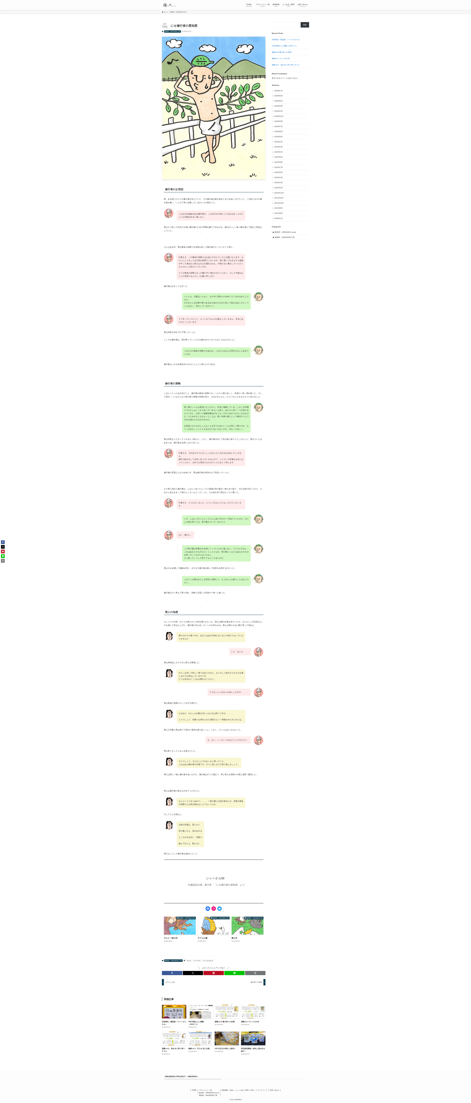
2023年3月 (278, 147)
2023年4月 (278, 142)
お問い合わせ (274, 1090)
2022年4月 (278, 177)
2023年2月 (278, 152)
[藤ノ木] (169, 5)
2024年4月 (278, 106)
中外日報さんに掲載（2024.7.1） (285, 46)
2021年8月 (278, 213)
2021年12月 (279, 193)
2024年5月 (278, 101)
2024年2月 (278, 111)
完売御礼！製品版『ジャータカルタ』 (286, 40)
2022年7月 (278, 167)
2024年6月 (278, 96)
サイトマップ (262, 1090)
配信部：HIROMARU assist (285, 232)
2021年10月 (279, 203)
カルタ (189, 960)
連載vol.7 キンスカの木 (281, 58)
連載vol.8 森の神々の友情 (281, 52)
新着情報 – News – (228, 1090)
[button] (172, 973)
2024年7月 (278, 91)
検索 (305, 25)
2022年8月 (278, 162)
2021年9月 (278, 208)
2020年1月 (278, 218)
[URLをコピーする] (255, 973)
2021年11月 (278, 198)
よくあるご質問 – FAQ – (246, 1090)
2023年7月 (278, 126)
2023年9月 (278, 121)
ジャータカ (197, 960)
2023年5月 (278, 137)
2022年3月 (278, 183)
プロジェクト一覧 (205, 1090)
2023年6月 (278, 131)
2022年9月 (278, 157)
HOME (194, 1090)
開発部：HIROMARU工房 (172, 31)
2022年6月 (278, 172)
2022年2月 (278, 188)
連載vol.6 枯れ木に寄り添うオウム (286, 65)
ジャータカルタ (208, 960)
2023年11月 (278, 116)
